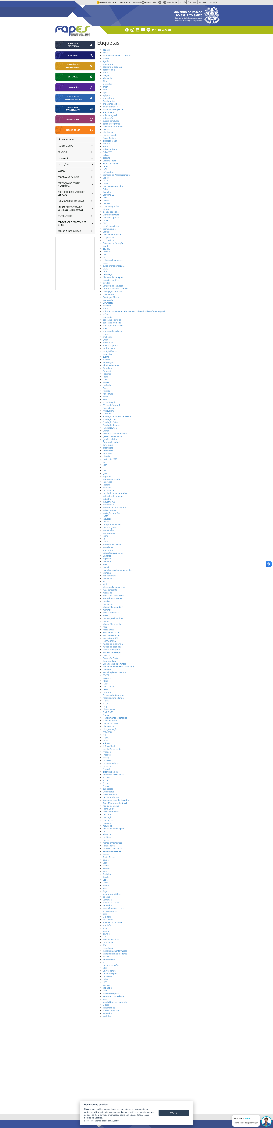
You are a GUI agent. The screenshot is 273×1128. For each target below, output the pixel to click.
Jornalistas (108, 547)
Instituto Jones (110, 527)
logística (107, 558)
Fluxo (105, 396)
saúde (106, 860)
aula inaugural (110, 115)
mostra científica (111, 612)
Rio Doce (107, 834)
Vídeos (106, 1005)
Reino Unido (108, 808)
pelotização (108, 686)
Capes (106, 177)
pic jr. (105, 706)
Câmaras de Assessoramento (116, 175)
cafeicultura (108, 172)
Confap (106, 231)
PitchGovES (108, 712)
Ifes (104, 470)
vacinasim (107, 987)
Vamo (105, 999)
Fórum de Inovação (112, 405)
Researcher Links (111, 811)
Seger (105, 891)
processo (107, 760)
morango (107, 609)
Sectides (107, 874)
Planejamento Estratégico (115, 717)
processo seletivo (111, 763)
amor (105, 86)
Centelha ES (108, 194)
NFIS (105, 626)
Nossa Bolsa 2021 (111, 638)
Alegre (106, 75)
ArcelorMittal (109, 101)
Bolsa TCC (107, 152)
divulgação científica (112, 291)
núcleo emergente (111, 649)
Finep (105, 388)
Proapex (106, 754)
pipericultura (109, 709)
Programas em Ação (69, 177)
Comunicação (109, 229)
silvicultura (108, 919)
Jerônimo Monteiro (112, 544)
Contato (63, 152)
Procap (106, 757)
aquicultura (108, 98)
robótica (107, 837)
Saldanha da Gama (112, 851)
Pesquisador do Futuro (113, 698)
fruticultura (108, 410)
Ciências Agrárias (111, 217)
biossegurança (110, 140)
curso (105, 263)
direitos (106, 283)
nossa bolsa (108, 629)
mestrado (107, 592)
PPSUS (106, 737)
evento (106, 356)
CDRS (105, 183)
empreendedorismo (112, 331)
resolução (107, 817)
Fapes (105, 376)
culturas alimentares (113, 260)
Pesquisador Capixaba (113, 695)
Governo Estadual (111, 442)
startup (106, 933)
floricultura (108, 393)
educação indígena (112, 322)
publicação (108, 788)
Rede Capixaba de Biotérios (116, 800)
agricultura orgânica (112, 67)
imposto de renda (111, 479)
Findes (106, 382)
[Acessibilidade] (180, 2)
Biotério (106, 143)
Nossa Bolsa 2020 (111, 635)
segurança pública (112, 894)
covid (105, 246)
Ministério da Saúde (112, 598)
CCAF (105, 180)
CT (104, 257)
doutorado (108, 300)
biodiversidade (110, 135)
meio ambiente (110, 590)
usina (105, 979)
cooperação (108, 237)
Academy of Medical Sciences (117, 55)
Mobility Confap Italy (113, 607)
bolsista (106, 157)
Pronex (106, 780)
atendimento (109, 112)
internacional (109, 533)
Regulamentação (111, 806)
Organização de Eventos (114, 663)
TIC (104, 962)
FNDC (105, 399)
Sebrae (106, 868)
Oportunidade (109, 661)
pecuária (107, 678)
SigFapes (107, 916)
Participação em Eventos (114, 672)
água (105, 72)
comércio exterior (111, 226)
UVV (104, 982)
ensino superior (110, 345)
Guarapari (107, 453)
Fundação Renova (111, 425)
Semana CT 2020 (111, 902)
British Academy (110, 163)
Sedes (105, 879)
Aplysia (106, 95)
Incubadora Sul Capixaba (115, 493)
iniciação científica (111, 513)
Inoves (106, 521)
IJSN (105, 473)
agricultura (108, 64)
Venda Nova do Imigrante (115, 1002)
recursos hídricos (111, 797)
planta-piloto (109, 726)
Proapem (107, 752)
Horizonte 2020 (110, 459)
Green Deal (108, 450)
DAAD (105, 268)
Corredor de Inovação (113, 243)
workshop (107, 1016)
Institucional (66, 145)
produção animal (111, 771)
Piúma (106, 715)
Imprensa (107, 482)
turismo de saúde (111, 965)
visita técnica (109, 1007)
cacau (105, 166)
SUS (104, 936)
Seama (106, 865)
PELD (105, 683)
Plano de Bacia (110, 720)
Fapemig (107, 373)
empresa (107, 334)
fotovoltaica (108, 408)
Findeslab (107, 385)
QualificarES (108, 791)
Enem (105, 339)
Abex (105, 52)
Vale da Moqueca (111, 993)
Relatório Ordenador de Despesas (71, 193)
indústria (107, 499)
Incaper (106, 484)
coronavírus (108, 240)
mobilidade (108, 604)
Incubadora (108, 490)
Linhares (107, 555)
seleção (106, 896)
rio (104, 831)
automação (108, 118)
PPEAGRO (107, 732)
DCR (105, 271)
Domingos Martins (111, 297)
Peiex (105, 680)
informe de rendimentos (114, 507)
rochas (106, 840)
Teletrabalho (65, 216)
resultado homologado (113, 828)
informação (108, 504)
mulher (106, 621)
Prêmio (106, 743)
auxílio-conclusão (111, 121)
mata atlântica (109, 575)
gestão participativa (112, 436)
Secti (105, 871)
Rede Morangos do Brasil (115, 803)
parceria (107, 669)
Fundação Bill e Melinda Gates (117, 416)
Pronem (106, 777)
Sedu (105, 882)
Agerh (106, 61)
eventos (106, 359)
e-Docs (106, 314)
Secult (106, 877)
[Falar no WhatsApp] (266, 1121)
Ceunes (106, 203)
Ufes (105, 968)
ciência (106, 209)
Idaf (105, 464)
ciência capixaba (111, 211)
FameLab (107, 371)
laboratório (108, 550)
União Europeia (110, 973)
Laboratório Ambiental (113, 553)
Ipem (105, 536)
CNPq (105, 223)
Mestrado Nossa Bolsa (113, 595)
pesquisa (107, 692)
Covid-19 (107, 251)
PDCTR (106, 675)
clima (105, 220)
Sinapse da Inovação (112, 922)
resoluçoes (108, 820)
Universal (107, 976)
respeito (107, 823)
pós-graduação (110, 729)
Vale (105, 990)
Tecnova (106, 956)
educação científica (112, 319)
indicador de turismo (113, 496)
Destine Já (107, 274)
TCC (104, 945)
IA (104, 462)
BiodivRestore (109, 138)
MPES (105, 615)
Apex (105, 92)
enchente (107, 337)
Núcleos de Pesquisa (113, 652)
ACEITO (173, 1113)
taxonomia (108, 942)
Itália (105, 541)
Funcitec (107, 413)
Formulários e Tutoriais (71, 201)
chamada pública (111, 206)
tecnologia (108, 948)
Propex (106, 783)
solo (105, 928)
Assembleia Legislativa (113, 109)
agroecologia (109, 69)
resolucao (107, 814)
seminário (107, 905)
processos (107, 766)
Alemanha (107, 78)
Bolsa (105, 146)
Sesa (105, 914)
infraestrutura (109, 510)
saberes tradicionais (112, 848)
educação (107, 317)
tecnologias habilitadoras (115, 953)
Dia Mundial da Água (113, 277)
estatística (107, 354)
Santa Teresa (109, 857)
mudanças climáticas (113, 618)
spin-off (106, 931)
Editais (62, 170)
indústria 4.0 (109, 501)
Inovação (107, 518)
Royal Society (109, 845)
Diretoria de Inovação (113, 285)
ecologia (107, 305)
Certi (105, 197)
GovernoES (108, 445)
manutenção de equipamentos (117, 570)
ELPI (105, 328)
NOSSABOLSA (109, 641)
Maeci (105, 564)
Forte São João (109, 402)
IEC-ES (106, 467)
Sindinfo (107, 925)
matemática (108, 578)
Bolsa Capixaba (110, 149)
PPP (104, 734)
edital (105, 308)
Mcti (105, 584)
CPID (105, 254)
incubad (107, 487)
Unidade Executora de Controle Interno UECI (70, 208)
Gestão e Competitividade (115, 433)
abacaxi (106, 49)
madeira (107, 561)
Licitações (63, 164)
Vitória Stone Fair (111, 1010)
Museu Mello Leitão (112, 624)
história (106, 456)
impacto (106, 476)
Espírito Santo (109, 348)
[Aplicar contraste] (185, 2)
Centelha (107, 192)
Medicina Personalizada (114, 587)
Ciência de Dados (111, 214)
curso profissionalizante (114, 265)
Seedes (106, 885)
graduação (108, 447)
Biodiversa (108, 132)
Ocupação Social (110, 658)
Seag (105, 862)
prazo (105, 740)
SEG (104, 888)
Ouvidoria (136, 2)
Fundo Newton (110, 427)
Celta (105, 189)
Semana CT (108, 899)
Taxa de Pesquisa (111, 939)
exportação (108, 362)
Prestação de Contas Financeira (69, 184)
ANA (105, 89)
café (105, 169)
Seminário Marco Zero (113, 908)
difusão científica (111, 280)
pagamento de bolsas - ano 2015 (118, 666)
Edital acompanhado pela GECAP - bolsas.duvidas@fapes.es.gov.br (134, 311)
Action (106, 58)
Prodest (106, 769)
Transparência (124, 2)
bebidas (106, 129)
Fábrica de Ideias (111, 365)
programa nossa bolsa (113, 774)
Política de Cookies (93, 1118)
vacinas (106, 985)
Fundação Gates (110, 422)
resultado (107, 825)
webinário (107, 1013)
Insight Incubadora (112, 524)
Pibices (106, 700)
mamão (106, 567)
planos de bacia (110, 723)
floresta (106, 391)
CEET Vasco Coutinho (113, 186)
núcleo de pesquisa (112, 646)
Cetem (106, 200)
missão (106, 601)
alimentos (107, 84)
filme (105, 379)
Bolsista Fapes (109, 160)
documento (108, 294)
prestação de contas (112, 749)
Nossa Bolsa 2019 (111, 632)
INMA (105, 516)
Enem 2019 (108, 342)
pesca (105, 689)
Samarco (107, 854)
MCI (105, 581)
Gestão (106, 430)
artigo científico (110, 106)
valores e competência (113, 996)
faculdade (107, 368)
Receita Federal (110, 794)
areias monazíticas (112, 103)
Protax (106, 786)
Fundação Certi (110, 419)
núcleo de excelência (113, 644)
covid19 (106, 248)
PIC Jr (105, 703)
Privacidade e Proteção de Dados (72, 223)
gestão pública (110, 439)
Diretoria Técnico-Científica (115, 288)
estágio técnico (110, 351)
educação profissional (113, 325)
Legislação (64, 158)
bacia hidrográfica (111, 123)
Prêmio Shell (109, 746)
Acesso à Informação (70, 231)
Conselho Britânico (112, 234)
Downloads (108, 302)
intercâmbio (108, 530)
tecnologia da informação (115, 950)
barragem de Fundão (113, 126)
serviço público (110, 911)
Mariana (107, 572)
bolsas (106, 155)
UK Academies (109, 970)
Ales (105, 81)
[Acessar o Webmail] (160, 2)
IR (104, 538)
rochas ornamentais (112, 842)
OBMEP (106, 655)
